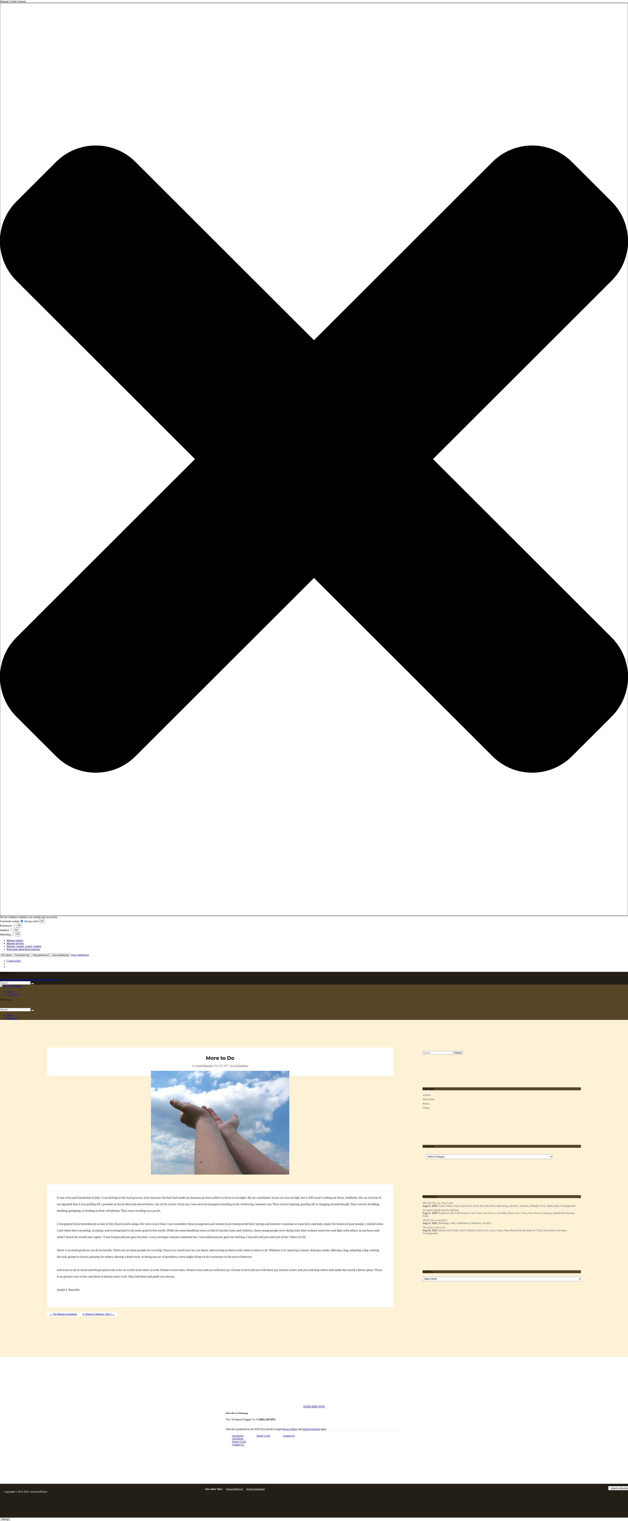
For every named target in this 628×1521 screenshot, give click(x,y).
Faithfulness (462, 1223)
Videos (426, 1107)
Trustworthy (553, 1205)
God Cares (475, 1213)
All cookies (6, 955)
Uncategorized (567, 1205)
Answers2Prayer (234, 1489)
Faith (441, 1205)
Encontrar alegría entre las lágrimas (441, 1210)
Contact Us (289, 1435)
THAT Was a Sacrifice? (435, 1220)
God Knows (489, 1213)
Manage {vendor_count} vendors (24, 946)
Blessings (444, 1223)
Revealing (502, 1205)
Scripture (524, 1205)
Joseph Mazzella (204, 1065)
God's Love (482, 1230)
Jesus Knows (535, 1213)
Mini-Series (429, 1099)
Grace (492, 1230)
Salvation (561, 1230)
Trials (425, 1216)
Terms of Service (311, 1429)
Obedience (475, 1223)
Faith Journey (462, 1213)
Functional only (22, 955)
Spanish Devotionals (563, 1213)
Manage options (15, 940)
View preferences (41, 955)
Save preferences (60, 955)
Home (10, 1015)
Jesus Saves (466, 1205)
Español (443, 1213)
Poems (426, 1103)
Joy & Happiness (239, 1065)
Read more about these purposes (23, 949)
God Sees (502, 1213)
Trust (542, 1205)
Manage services (15, 943)
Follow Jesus (452, 1205)
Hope (511, 1213)
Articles (427, 1095)
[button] (314, 459)
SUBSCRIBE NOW (314, 1406)
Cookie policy (14, 960)
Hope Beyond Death (514, 1230)
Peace (493, 1205)
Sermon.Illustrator (255, 1489)
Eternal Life (445, 1230)
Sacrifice (513, 1205)
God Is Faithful (467, 1230)
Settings (5, 1519)
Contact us (13, 994)
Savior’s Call (263, 1435)
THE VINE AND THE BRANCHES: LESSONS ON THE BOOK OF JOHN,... (43, 979)
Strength (534, 1205)
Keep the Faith (481, 1205)
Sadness (547, 1213)
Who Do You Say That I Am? (438, 1203)
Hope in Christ (534, 1230)
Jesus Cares (521, 1213)
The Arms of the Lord (434, 1227)
